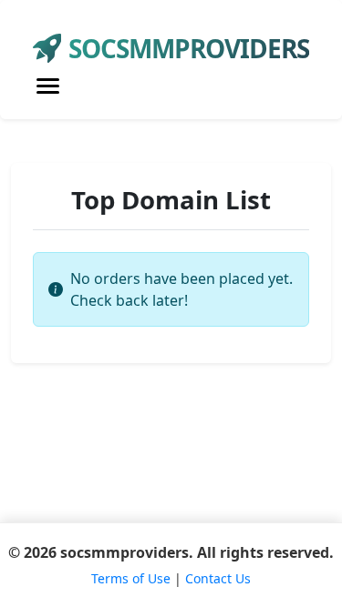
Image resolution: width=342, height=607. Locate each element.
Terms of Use (131, 578)
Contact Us (218, 578)
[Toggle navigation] (48, 86)
